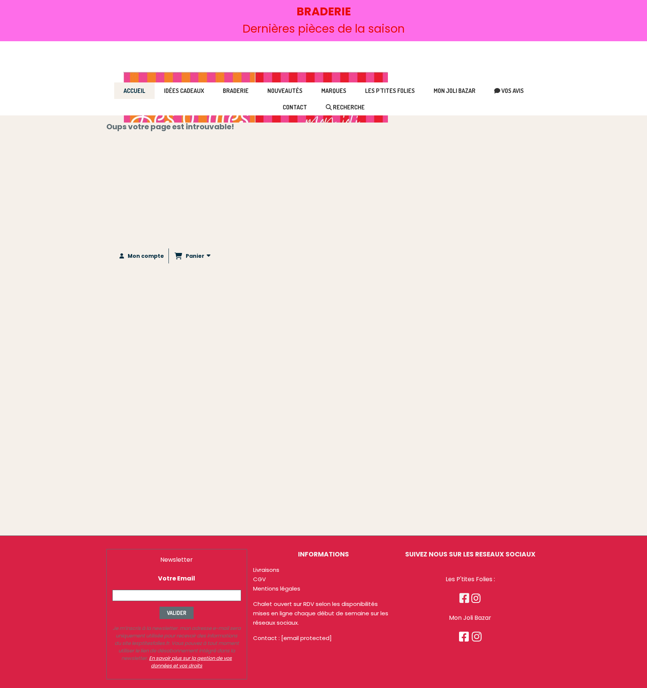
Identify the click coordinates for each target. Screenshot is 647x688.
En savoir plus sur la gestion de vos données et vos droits (190, 662)
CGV (259, 579)
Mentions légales (276, 588)
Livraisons (266, 570)
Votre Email (176, 578)
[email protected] (306, 638)
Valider (176, 613)
